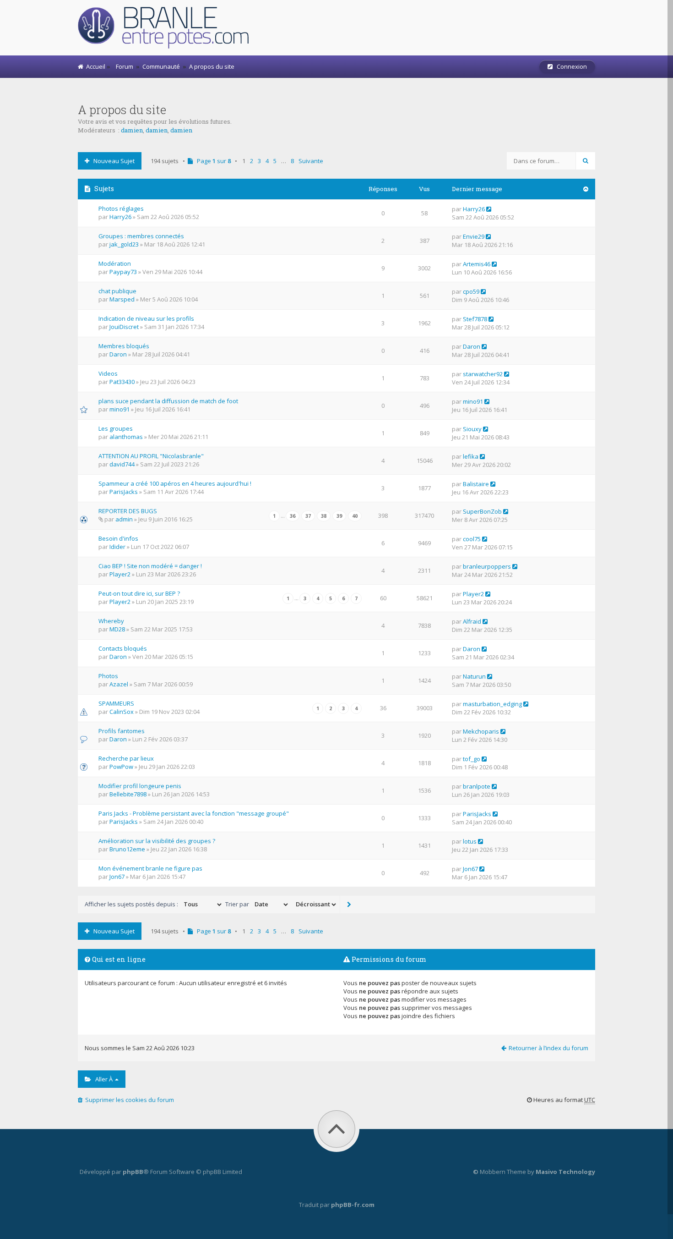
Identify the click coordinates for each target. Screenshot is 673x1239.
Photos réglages (121, 208)
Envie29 (473, 236)
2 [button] (251, 161)
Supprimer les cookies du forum (128, 1100)
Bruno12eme (127, 849)
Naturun (474, 676)
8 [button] (292, 161)
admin (124, 519)
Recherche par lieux (126, 758)
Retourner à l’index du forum (548, 1048)
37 (308, 516)
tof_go (471, 759)
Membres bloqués (123, 346)
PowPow (121, 766)
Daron (118, 354)
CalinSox (121, 711)
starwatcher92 (483, 374)
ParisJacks (123, 492)
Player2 (119, 574)
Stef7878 (475, 319)
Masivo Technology (565, 1172)
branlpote (476, 786)
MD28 (117, 629)
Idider (117, 547)
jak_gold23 (124, 244)
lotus (470, 841)
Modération (114, 263)
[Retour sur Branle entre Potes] (169, 28)
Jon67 (117, 876)
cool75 (472, 539)
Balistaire (476, 484)
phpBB (133, 1172)
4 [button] (267, 161)
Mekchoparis (481, 731)
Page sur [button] (212, 161)
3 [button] (259, 161)
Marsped (122, 299)
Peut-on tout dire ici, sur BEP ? (139, 593)
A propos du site (211, 66)
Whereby (111, 621)
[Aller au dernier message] (488, 209)
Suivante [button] (311, 161)
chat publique (117, 291)
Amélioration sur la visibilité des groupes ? (156, 841)
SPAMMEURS (116, 703)
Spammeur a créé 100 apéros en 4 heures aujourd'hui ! (174, 483)
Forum (123, 66)
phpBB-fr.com (352, 1205)
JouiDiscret (124, 327)
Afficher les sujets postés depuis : (132, 904)
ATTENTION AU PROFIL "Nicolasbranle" (151, 456)
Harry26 (120, 217)
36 (292, 516)
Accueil (94, 66)
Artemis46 (476, 264)
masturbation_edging (492, 704)
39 (339, 516)
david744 (122, 464)
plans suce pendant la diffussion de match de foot (168, 401)
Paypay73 (123, 272)
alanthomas (126, 437)
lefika (470, 456)
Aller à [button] (102, 1079)
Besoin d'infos (118, 538)
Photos (108, 676)
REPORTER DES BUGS (127, 511)
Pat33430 (122, 382)
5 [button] (275, 161)
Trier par (237, 904)
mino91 (119, 409)
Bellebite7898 (128, 794)
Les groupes (115, 428)
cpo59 (471, 291)
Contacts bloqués (122, 648)
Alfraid (472, 621)
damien (132, 130)
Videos (108, 373)
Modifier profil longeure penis (139, 786)
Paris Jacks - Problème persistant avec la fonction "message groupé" (193, 813)
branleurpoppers (487, 566)
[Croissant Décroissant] (315, 904)
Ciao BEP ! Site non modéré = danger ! (150, 566)
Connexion (570, 66)
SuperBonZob (482, 511)
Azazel (118, 684)
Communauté (161, 66)
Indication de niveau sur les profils (146, 318)
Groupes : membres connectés (141, 236)
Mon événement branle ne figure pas (150, 868)
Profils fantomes (121, 731)
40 (355, 516)
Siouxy (472, 429)
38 (323, 516)
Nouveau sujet (112, 161)
